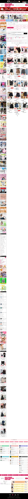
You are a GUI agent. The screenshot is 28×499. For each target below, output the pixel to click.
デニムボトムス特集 (2, 241)
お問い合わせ (18, 496)
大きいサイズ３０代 (2, 251)
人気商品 (6, 477)
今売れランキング (2, 238)
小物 (17, 29)
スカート (17, 27)
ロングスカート (2, 320)
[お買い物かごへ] (24, 2)
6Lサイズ (22, 12)
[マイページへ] (25, 2)
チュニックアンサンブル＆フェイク (3, 305)
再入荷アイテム (2, 235)
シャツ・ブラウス (2, 295)
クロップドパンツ (2, 314)
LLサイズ (7, 12)
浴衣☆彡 (2, 263)
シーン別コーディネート (3, 248)
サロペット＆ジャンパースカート (3, 301)
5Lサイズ (18, 12)
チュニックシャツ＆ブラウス (3, 306)
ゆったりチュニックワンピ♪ (3, 243)
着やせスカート (10, 477)
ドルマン (5, 261)
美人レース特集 (2, 245)
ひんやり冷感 (2, 261)
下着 (10, 29)
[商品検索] (26, 5)
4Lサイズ (15, 12)
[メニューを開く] (27, 2)
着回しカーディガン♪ (3, 240)
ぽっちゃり (2, 254)
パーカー (1, 310)
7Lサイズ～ (26, 12)
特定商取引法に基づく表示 (11, 496)
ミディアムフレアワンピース (3, 299)
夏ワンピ (4, 262)
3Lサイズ (11, 12)
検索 (25, 33)
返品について (15, 496)
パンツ (10, 27)
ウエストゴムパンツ (2, 316)
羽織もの (24, 27)
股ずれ (1, 262)
